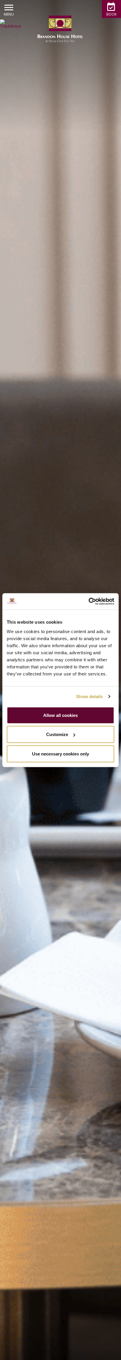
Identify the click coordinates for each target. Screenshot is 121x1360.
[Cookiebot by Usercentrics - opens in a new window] (88, 601)
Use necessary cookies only (60, 753)
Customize (57, 734)
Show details (89, 696)
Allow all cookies (60, 715)
